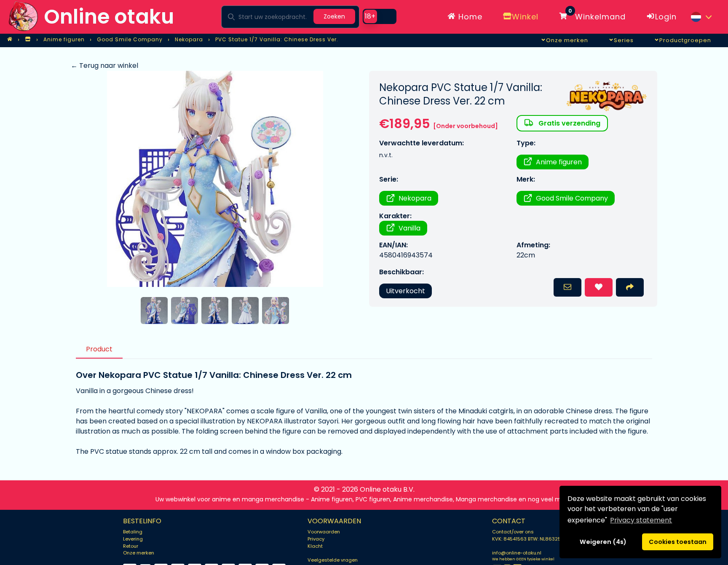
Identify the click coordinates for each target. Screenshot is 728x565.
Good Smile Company (572, 198)
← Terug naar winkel (104, 65)
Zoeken (334, 16)
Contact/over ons (513, 531)
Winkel (525, 16)
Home (469, 16)
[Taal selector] (701, 16)
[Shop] (28, 39)
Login (666, 16)
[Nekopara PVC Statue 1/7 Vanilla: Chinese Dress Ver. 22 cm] (215, 179)
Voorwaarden (324, 531)
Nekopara (415, 198)
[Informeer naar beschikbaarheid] (567, 287)
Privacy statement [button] (641, 520)
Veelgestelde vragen (333, 560)
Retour (130, 546)
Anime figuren (559, 162)
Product (99, 349)
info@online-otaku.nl (516, 552)
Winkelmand (597, 15)
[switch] (379, 16)
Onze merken (138, 552)
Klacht (315, 546)
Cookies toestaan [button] (678, 542)
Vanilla (409, 228)
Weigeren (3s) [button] (603, 542)
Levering (133, 539)
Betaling (132, 531)
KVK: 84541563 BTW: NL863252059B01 (536, 539)
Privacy (316, 539)
